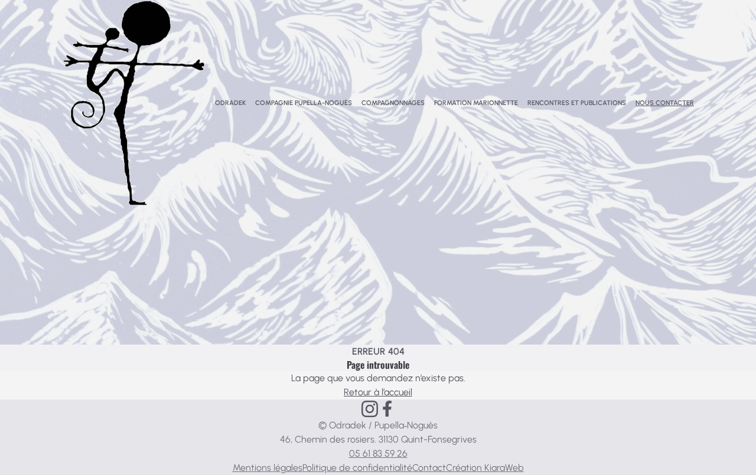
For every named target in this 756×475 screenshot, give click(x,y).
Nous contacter (665, 103)
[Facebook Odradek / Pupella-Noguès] (387, 409)
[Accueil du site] (134, 103)
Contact (429, 467)
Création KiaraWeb (485, 467)
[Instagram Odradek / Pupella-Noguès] (369, 408)
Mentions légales (267, 467)
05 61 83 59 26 (378, 453)
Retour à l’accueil (378, 392)
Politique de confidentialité (357, 467)
